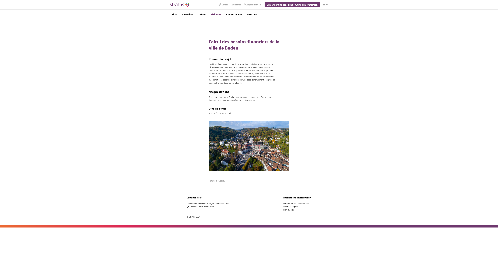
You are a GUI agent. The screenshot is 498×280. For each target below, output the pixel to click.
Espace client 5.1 (254, 4)
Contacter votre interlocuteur (202, 207)
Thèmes (202, 14)
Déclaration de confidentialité (296, 204)
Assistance (236, 4)
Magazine (252, 14)
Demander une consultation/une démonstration (292, 4)
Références (216, 14)
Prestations (187, 14)
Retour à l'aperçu (217, 180)
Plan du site (288, 210)
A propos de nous (234, 14)
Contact (225, 4)
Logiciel (173, 14)
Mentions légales (290, 207)
